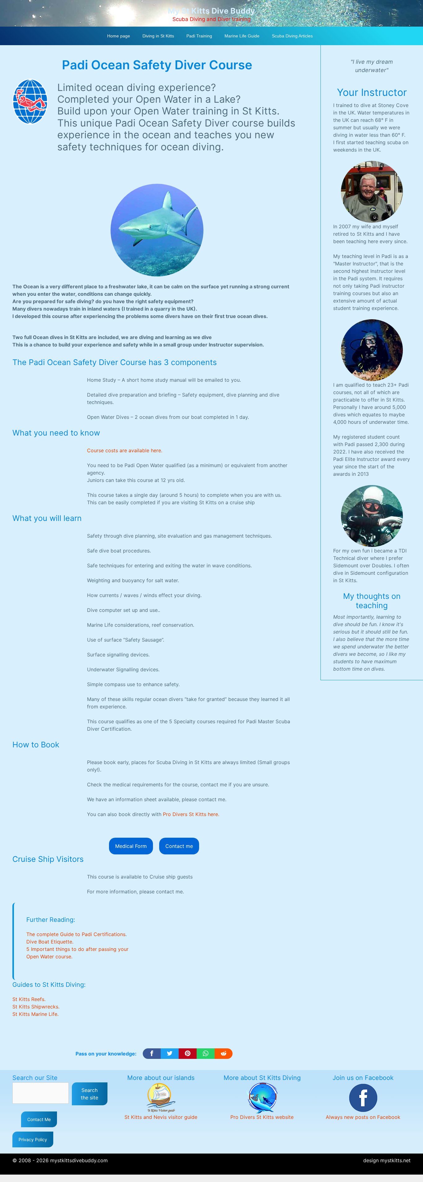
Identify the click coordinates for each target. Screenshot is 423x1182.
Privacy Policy (33, 1139)
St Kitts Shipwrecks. (35, 1007)
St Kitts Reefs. (29, 999)
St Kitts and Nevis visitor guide (160, 1117)
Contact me (179, 846)
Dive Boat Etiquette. (49, 942)
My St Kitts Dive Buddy (211, 10)
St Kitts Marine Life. (35, 1014)
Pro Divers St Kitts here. (191, 814)
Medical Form (131, 846)
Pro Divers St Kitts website (262, 1117)
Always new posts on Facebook (363, 1117)
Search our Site (35, 1077)
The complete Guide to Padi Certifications (75, 934)
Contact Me (39, 1119)
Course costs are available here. (124, 450)
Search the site (89, 1094)
